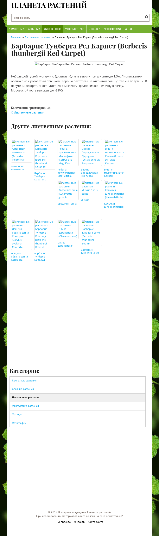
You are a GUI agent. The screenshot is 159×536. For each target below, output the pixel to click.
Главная (16, 37)
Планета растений (49, 5)
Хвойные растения (23, 389)
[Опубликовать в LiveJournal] (121, 286)
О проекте (64, 521)
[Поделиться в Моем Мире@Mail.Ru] (136, 286)
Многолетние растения (25, 405)
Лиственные (52, 29)
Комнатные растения (24, 380)
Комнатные (16, 29)
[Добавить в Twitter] (107, 286)
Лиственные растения (37, 37)
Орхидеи (94, 29)
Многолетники (74, 29)
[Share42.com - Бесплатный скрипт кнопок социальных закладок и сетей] (143, 286)
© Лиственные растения (27, 112)
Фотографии (112, 29)
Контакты (79, 521)
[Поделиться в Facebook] (92, 286)
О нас (128, 29)
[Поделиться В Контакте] (99, 286)
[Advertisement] (79, 336)
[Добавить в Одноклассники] (114, 286)
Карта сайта (95, 521)
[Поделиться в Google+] (129, 286)
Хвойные (34, 29)
